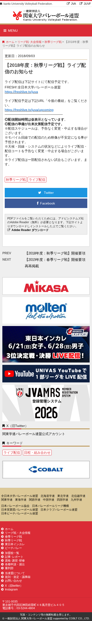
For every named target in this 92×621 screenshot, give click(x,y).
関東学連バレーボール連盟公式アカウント (33, 434)
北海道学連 (48, 496)
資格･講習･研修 (15, 560)
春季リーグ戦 (13, 536)
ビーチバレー (13, 548)
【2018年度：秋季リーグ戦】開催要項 (55, 253)
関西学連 (34, 499)
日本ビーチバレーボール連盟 (19, 513)
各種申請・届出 (15, 564)
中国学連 (48, 499)
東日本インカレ (15, 544)
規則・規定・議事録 (17, 577)
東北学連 (63, 496)
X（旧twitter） (14, 585)
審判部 (9, 568)
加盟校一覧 (12, 553)
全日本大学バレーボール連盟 (19, 496)
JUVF (87, 3)
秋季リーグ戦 (53, 42)
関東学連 (7, 499)
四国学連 (62, 499)
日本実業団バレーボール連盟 (19, 509)
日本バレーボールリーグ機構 (50, 506)
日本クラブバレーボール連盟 (59, 509)
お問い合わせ (13, 580)
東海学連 (20, 499)
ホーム (10, 42)
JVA (73, 3)
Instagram (11, 589)
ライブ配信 (37, 179)
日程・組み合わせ (37, 452)
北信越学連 (78, 496)
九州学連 (76, 499)
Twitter (48, 193)
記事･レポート (14, 556)
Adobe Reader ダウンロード (30, 230)
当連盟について (15, 573)
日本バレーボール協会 (15, 506)
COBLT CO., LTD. (79, 618)
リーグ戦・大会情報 (17, 533)
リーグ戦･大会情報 (29, 42)
